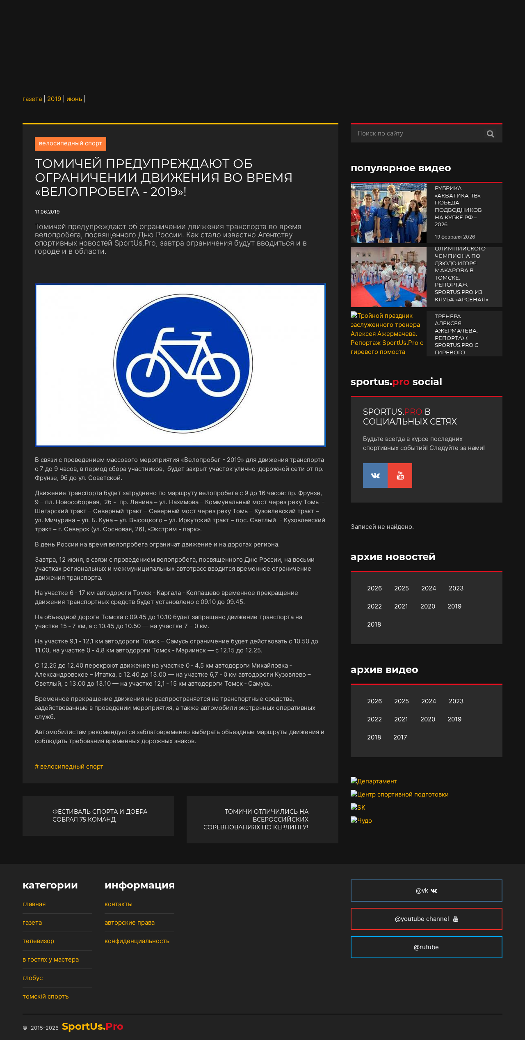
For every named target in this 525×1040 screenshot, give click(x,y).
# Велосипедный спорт (69, 766)
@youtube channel (423, 919)
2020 (427, 606)
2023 (456, 588)
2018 (374, 624)
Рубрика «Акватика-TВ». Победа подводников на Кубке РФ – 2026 (458, 206)
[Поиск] (490, 133)
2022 (374, 606)
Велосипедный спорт (70, 143)
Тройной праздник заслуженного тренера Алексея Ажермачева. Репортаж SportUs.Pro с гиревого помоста (459, 327)
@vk (422, 890)
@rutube (426, 947)
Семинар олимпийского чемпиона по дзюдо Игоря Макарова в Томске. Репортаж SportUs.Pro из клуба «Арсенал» (461, 270)
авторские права (130, 922)
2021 (401, 606)
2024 (428, 588)
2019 (454, 606)
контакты (118, 904)
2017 (400, 737)
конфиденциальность (137, 941)
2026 (374, 588)
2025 (401, 588)
